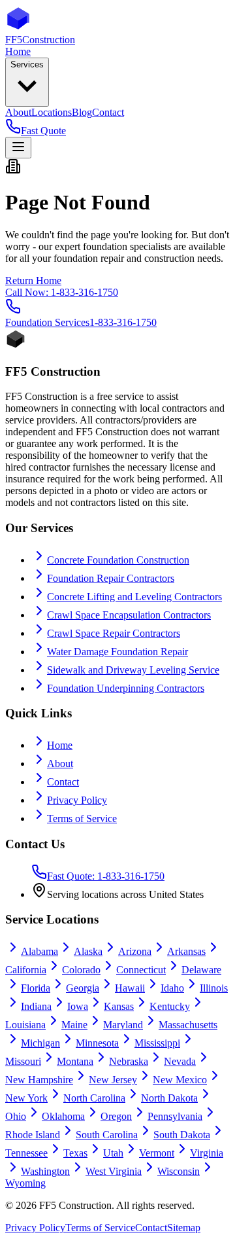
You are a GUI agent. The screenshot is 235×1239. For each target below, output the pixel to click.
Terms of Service (82, 818)
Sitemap (183, 1227)
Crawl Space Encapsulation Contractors (129, 614)
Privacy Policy (77, 800)
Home (59, 745)
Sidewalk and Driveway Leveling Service (133, 669)
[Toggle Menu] (18, 147)
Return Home (33, 280)
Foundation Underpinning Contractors (125, 688)
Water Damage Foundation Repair (117, 651)
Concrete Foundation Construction (118, 560)
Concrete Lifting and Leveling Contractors (134, 596)
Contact (63, 781)
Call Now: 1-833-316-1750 (61, 292)
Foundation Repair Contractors (110, 578)
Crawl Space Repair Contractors (113, 633)
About (60, 763)
